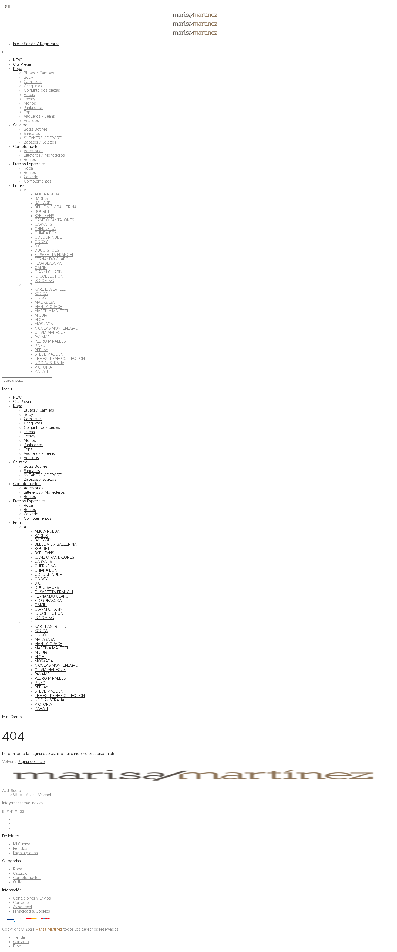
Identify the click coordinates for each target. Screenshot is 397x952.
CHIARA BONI (46, 233)
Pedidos (20, 848)
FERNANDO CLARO (52, 259)
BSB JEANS (44, 216)
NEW (17, 60)
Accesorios (33, 151)
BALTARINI (43, 203)
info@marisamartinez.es (22, 803)
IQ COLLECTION (49, 276)
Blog (17, 946)
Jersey (29, 99)
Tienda (19, 937)
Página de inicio (31, 761)
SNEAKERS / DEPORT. (43, 138)
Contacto (21, 902)
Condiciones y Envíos (32, 898)
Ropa (17, 69)
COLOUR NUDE (48, 237)
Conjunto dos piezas (42, 90)
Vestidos (31, 120)
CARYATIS (43, 224)
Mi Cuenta (21, 844)
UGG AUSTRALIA (49, 363)
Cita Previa (22, 64)
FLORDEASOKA (48, 263)
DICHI (39, 246)
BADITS (41, 198)
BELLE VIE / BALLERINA (55, 207)
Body (28, 77)
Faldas (29, 94)
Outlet (18, 882)
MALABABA (45, 302)
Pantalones (33, 107)
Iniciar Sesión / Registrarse (36, 44)
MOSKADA (44, 324)
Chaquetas (33, 86)
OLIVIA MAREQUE (50, 332)
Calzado (20, 125)
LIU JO (40, 298)
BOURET (42, 211)
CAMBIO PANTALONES (54, 220)
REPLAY (41, 350)
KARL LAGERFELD (50, 289)
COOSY (41, 242)
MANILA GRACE (48, 306)
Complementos (27, 146)
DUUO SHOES (47, 250)
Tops (28, 112)
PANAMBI (43, 337)
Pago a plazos (25, 853)
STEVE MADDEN (49, 354)
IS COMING (44, 280)
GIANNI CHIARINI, (49, 272)
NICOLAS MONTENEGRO (56, 328)
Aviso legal (22, 907)
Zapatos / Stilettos (40, 142)
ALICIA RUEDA (47, 194)
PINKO (40, 345)
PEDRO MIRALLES (50, 341)
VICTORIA (43, 367)
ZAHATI (41, 371)
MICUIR (41, 315)
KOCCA (41, 293)
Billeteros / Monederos (44, 155)
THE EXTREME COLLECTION (60, 358)
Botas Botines (36, 129)
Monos (30, 103)
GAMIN (41, 268)
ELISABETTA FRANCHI (54, 255)
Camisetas (33, 81)
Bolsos (30, 159)
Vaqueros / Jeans (39, 116)
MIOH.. (40, 319)
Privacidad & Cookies (31, 911)
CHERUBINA (45, 229)
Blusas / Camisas (39, 73)
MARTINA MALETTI (51, 311)
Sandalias (32, 133)
